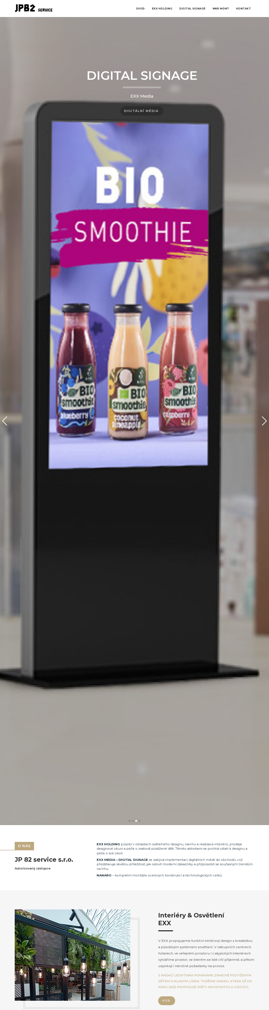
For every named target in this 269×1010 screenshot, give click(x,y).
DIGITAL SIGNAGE (192, 8)
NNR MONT (221, 8)
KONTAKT (243, 8)
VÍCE (166, 1000)
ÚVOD (140, 8)
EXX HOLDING (162, 8)
